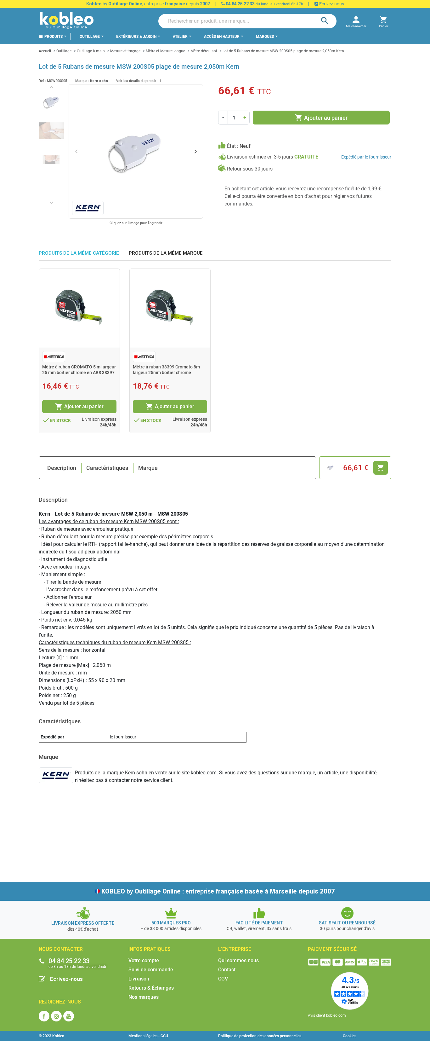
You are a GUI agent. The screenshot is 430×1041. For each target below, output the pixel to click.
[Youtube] (68, 1016)
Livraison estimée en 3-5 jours (272, 157)
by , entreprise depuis (148, 3)
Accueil (45, 51)
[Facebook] (44, 1016)
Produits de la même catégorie (79, 253)
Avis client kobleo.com (327, 1015)
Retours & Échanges (151, 988)
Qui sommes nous (238, 960)
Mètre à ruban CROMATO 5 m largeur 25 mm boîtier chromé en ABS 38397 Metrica (79, 372)
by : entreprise (218, 891)
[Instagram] (56, 1016)
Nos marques (143, 997)
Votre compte (143, 960)
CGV (223, 979)
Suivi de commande (150, 970)
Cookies (349, 1036)
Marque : (82, 81)
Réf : (42, 81)
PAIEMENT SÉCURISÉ (332, 949)
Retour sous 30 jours (250, 169)
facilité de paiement (259, 922)
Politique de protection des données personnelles (259, 1036)
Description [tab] (61, 468)
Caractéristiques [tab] (107, 468)
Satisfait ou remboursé (347, 922)
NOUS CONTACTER (61, 949)
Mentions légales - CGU (148, 1036)
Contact (226, 970)
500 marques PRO (171, 922)
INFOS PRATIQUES (149, 949)
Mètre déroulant (203, 51)
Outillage (63, 51)
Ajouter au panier (321, 117)
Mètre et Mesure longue (165, 51)
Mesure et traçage (125, 51)
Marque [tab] (148, 468)
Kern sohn (99, 81)
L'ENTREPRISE (234, 949)
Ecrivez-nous (331, 3)
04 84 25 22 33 (240, 3)
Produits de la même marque (166, 253)
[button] (383, 21)
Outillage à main (91, 51)
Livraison (138, 979)
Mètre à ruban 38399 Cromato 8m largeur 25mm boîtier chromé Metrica (166, 372)
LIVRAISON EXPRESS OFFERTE (82, 923)
